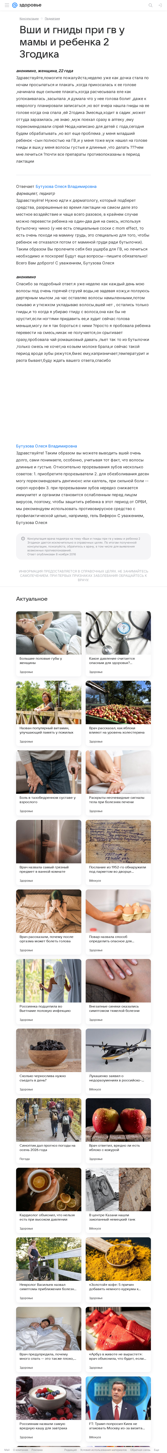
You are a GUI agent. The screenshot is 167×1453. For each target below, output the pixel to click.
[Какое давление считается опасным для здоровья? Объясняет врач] (118, 643)
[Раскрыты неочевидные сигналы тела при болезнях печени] (118, 783)
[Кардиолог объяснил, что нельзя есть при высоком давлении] (48, 1200)
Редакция (70, 1449)
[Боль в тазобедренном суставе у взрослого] (48, 783)
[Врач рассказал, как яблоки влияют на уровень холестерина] (118, 713)
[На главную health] (29, 5)
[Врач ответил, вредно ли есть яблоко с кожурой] (118, 1130)
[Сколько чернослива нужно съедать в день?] (48, 1061)
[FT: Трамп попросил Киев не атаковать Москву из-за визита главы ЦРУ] (118, 1409)
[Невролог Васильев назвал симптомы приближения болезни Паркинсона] (48, 1270)
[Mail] (14, 5)
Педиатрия (52, 18)
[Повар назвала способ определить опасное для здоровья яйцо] (118, 922)
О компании (20, 1449)
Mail (7, 1449)
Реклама (37, 1449)
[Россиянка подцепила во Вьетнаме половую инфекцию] (48, 991)
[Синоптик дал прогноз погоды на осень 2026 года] (48, 1130)
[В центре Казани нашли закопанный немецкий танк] (118, 1200)
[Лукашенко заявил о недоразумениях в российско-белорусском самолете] (118, 1061)
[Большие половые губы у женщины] (48, 643)
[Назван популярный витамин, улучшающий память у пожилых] (48, 713)
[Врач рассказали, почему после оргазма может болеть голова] (48, 922)
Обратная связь (140, 1449)
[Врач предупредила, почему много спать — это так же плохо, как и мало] (48, 1339)
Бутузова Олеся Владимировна (66, 186)
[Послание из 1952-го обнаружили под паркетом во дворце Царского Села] (118, 852)
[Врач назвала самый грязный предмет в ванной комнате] (48, 852)
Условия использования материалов (103, 1449)
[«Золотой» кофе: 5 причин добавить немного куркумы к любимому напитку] (118, 1270)
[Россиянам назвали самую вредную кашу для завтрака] (48, 1409)
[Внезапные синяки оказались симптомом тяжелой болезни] (118, 991)
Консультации (29, 18)
